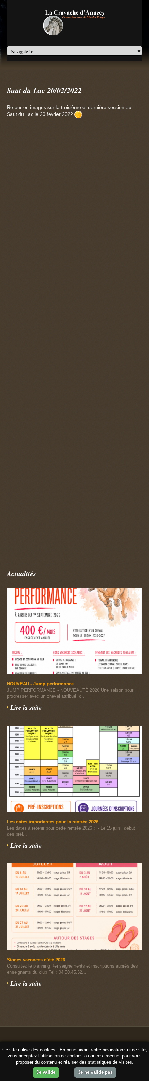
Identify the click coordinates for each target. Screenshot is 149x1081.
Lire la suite (26, 707)
